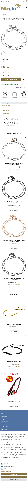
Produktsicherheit (6, 113)
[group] (14, 310)
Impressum (22, 455)
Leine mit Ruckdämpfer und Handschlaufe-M (14, 398)
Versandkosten (12, 72)
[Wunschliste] (8, 1)
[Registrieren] (6, 1)
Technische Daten (6, 105)
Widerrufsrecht (4, 421)
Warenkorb (3, 422)
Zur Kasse (3, 424)
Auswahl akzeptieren (14, 479)
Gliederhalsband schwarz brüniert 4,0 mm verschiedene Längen (14, 202)
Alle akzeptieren (14, 474)
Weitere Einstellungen (6, 471)
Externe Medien (6, 464)
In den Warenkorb (11, 79)
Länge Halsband (4, 59)
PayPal (4, 468)
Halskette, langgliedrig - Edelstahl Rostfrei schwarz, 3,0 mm (14, 279)
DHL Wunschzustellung (8, 466)
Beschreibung (5, 103)
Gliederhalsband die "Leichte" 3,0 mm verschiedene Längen (14, 164)
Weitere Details (5, 110)
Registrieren (4, 429)
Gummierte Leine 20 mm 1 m (14, 324)
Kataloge (3, 419)
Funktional (5, 469)
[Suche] (25, 14)
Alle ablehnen (14, 477)
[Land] (2, 1)
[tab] (14, 103)
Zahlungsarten (4, 416)
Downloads (4, 108)
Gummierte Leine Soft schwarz (14, 361)
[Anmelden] (4, 1)
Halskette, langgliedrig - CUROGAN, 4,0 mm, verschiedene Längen (14, 241)
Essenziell (5, 463)
